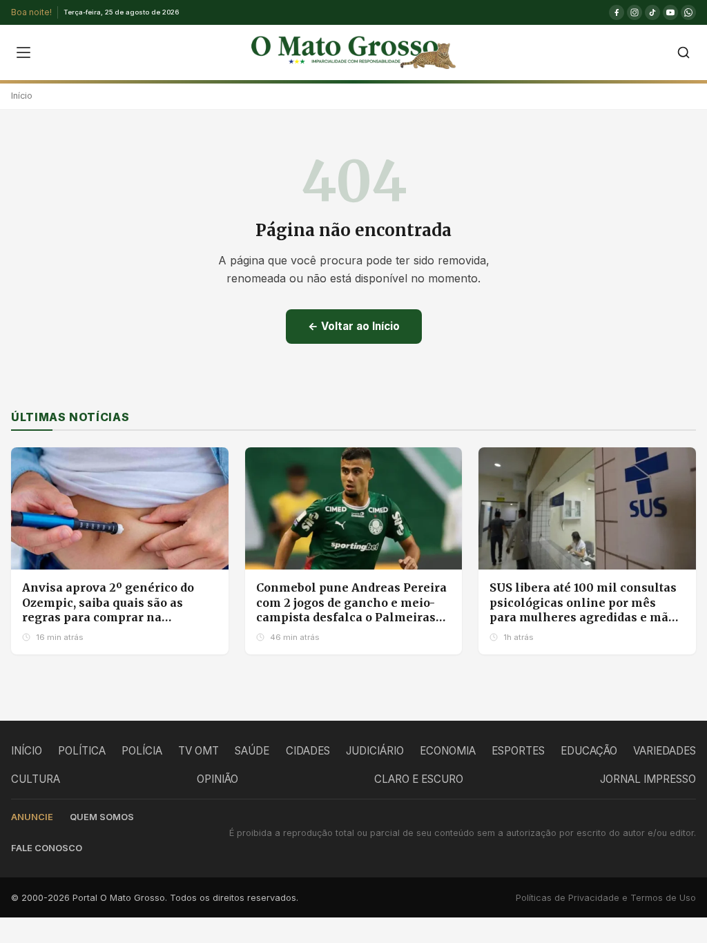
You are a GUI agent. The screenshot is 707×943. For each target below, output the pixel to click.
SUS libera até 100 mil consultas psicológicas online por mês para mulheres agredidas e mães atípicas (585, 610)
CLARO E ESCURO (418, 779)
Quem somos (102, 817)
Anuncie (32, 817)
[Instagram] (634, 12)
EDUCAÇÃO (589, 750)
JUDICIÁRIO (375, 750)
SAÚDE (252, 750)
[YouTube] (670, 12)
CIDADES (308, 750)
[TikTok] (652, 12)
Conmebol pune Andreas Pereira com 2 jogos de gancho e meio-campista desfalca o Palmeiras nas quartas (351, 610)
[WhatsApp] (688, 12)
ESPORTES (518, 750)
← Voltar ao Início (354, 326)
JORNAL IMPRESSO (648, 779)
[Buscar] (683, 52)
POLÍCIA (142, 750)
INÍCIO (26, 750)
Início (21, 95)
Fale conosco (46, 848)
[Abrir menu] (23, 52)
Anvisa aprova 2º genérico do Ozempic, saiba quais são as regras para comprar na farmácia (108, 610)
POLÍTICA (82, 750)
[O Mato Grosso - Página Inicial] (353, 52)
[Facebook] (616, 12)
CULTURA (35, 779)
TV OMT (198, 750)
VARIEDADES (664, 750)
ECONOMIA (448, 750)
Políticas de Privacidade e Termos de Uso (606, 898)
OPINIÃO (217, 779)
